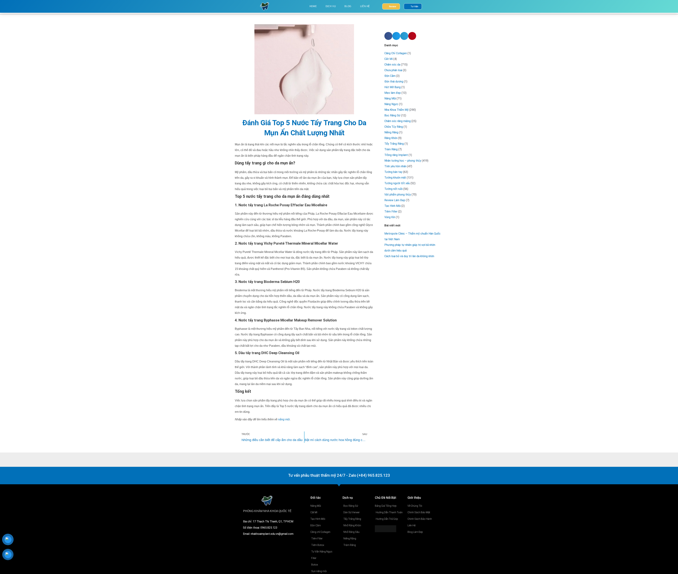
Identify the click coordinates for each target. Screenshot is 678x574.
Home (313, 6)
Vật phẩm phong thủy (397, 194)
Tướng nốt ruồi (393, 189)
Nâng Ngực (391, 104)
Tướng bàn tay (393, 172)
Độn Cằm (390, 76)
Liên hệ (365, 6)
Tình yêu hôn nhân (395, 166)
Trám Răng (391, 149)
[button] (388, 36)
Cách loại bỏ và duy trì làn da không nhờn (409, 256)
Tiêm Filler (390, 211)
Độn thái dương (393, 81)
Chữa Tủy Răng (393, 126)
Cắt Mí (388, 59)
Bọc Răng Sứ (392, 115)
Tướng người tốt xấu (397, 183)
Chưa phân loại (393, 70)
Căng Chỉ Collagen (395, 53)
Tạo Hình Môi (392, 206)
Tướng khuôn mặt (395, 177)
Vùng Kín (389, 217)
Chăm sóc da (392, 64)
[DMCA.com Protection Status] (385, 528)
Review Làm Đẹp (394, 200)
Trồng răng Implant (396, 155)
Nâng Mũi (390, 98)
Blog (347, 6)
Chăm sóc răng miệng (397, 121)
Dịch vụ (331, 6)
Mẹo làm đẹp (392, 92)
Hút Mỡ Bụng (392, 87)
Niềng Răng (391, 132)
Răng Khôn (390, 138)
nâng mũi (284, 419)
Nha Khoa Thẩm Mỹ (396, 109)
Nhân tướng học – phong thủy (402, 160)
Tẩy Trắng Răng (394, 143)
